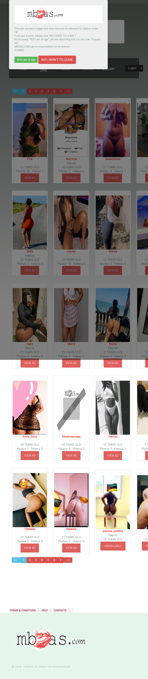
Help (45, 610)
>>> (68, 560)
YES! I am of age (26, 59)
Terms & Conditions (23, 610)
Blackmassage (71, 436)
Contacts (60, 610)
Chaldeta (29, 529)
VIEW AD (29, 363)
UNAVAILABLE (113, 546)
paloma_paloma (113, 531)
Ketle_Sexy (30, 436)
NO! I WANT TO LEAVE (57, 60)
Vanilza (112, 436)
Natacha (71, 529)
